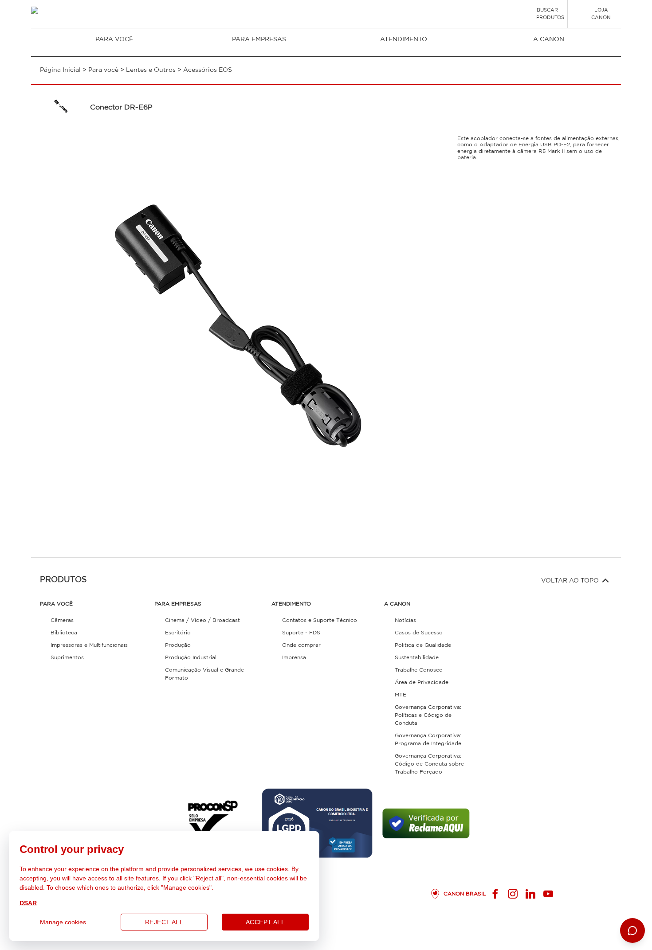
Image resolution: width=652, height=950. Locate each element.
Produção (178, 645)
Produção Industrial (190, 657)
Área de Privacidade (421, 682)
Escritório (178, 632)
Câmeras (62, 620)
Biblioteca (64, 632)
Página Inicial (60, 70)
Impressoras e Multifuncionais (89, 645)
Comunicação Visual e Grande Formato (204, 674)
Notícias (405, 620)
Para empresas (259, 39)
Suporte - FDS (301, 632)
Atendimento (403, 39)
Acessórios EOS (207, 70)
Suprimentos (67, 657)
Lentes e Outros (151, 70)
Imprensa (294, 657)
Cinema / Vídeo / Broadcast (202, 620)
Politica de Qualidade (423, 645)
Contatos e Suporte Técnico (319, 620)
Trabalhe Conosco (419, 670)
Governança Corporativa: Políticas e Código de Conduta (428, 715)
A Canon (548, 39)
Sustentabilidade (417, 657)
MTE (400, 694)
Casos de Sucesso (419, 632)
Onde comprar (301, 645)
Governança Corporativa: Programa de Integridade (428, 739)
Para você (114, 39)
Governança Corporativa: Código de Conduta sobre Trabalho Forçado (429, 764)
